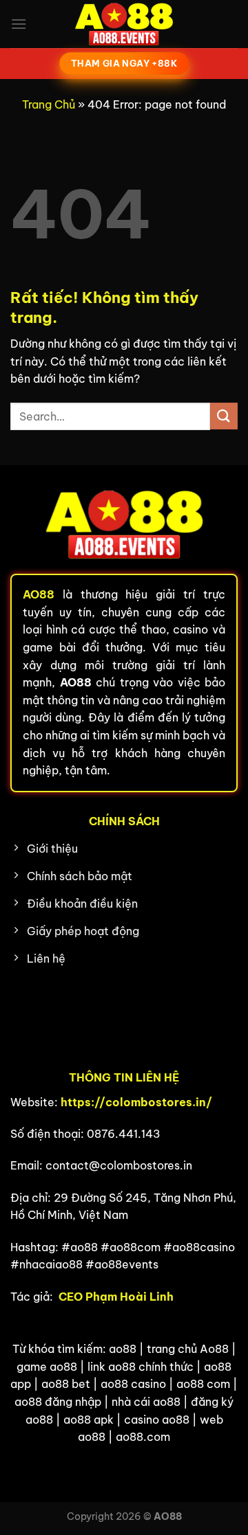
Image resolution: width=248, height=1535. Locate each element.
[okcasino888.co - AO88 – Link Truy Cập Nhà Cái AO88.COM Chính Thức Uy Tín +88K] (124, 24)
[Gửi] (224, 416)
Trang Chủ (48, 104)
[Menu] (18, 24)
